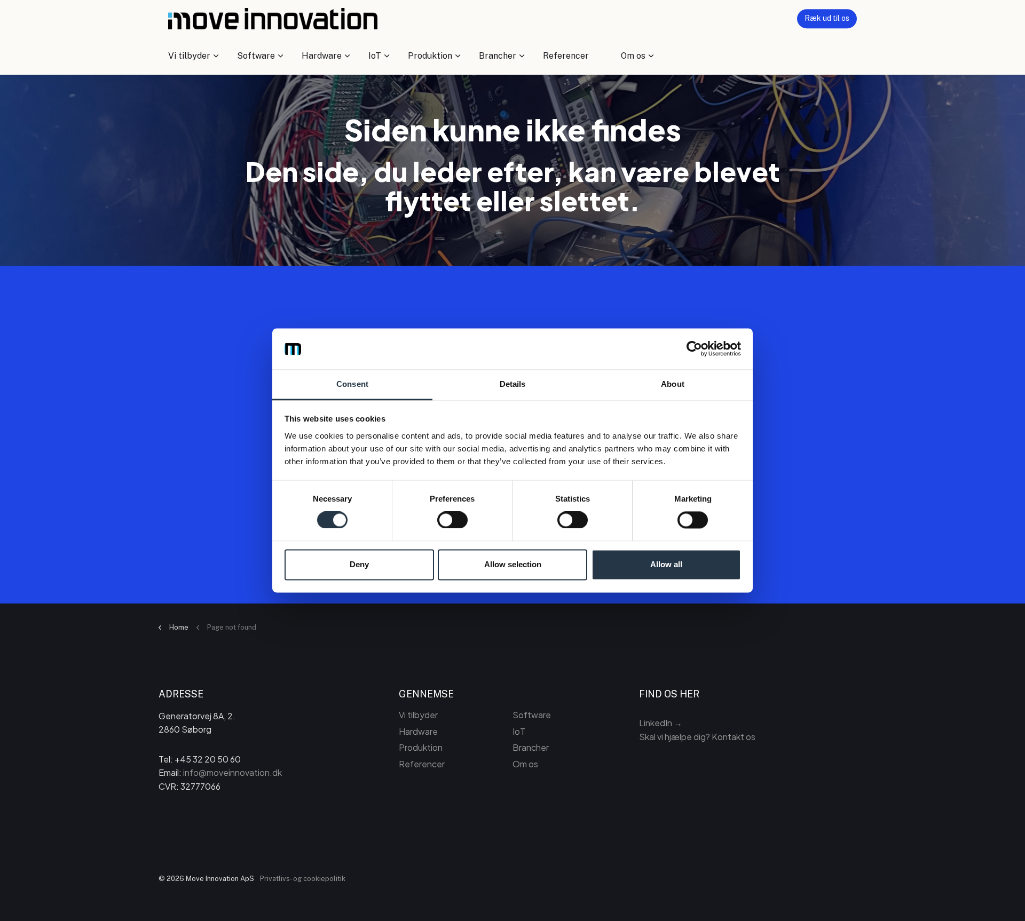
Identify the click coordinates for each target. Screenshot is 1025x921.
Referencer (566, 56)
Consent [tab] (352, 383)
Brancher (497, 56)
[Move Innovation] (272, 18)
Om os (633, 56)
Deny (359, 564)
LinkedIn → (660, 722)
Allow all (666, 564)
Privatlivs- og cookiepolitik (302, 879)
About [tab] (672, 383)
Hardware (322, 56)
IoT (374, 56)
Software (256, 56)
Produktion (430, 56)
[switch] (452, 520)
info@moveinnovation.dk (232, 772)
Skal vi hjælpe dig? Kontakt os (697, 736)
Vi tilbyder (189, 56)
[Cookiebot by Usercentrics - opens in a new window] (694, 349)
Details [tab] (513, 383)
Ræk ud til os (827, 18)
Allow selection (512, 564)
